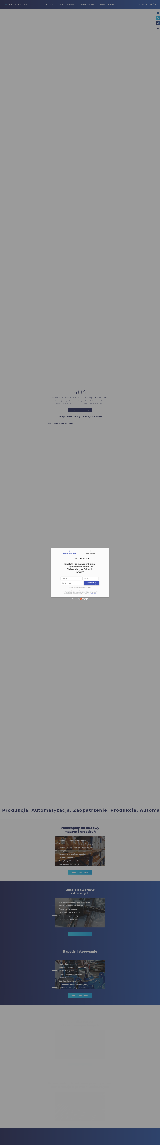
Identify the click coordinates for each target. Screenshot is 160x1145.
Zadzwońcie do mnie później (91, 583)
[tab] (69, 552)
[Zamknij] (108, 549)
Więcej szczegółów (92, 593)
